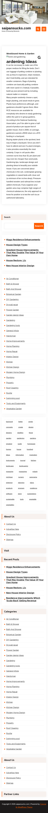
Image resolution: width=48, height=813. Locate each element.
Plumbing (10, 377)
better (20, 422)
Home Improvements (15, 341)
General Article (12, 331)
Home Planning (12, 346)
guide (20, 444)
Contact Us (11, 524)
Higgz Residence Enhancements (23, 239)
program (21, 488)
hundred (30, 449)
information (20, 455)
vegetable (32, 499)
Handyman (11, 336)
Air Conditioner (12, 279)
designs (9, 433)
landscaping (23, 466)
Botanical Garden (13, 294)
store (20, 494)
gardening (20, 438)
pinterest (9, 483)
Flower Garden (12, 310)
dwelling (20, 433)
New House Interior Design (20, 265)
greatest (9, 444)
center (30, 422)
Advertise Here (12, 529)
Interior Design (12, 357)
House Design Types (16, 245)
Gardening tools (13, 325)
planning (21, 483)
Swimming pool (13, 398)
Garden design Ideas (15, 315)
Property (10, 383)
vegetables (10, 505)
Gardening (10, 320)
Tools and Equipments (16, 403)
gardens (33, 438)
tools (22, 499)
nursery (21, 477)
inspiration (33, 455)
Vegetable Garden (14, 409)
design (31, 427)
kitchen (33, 460)
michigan (9, 477)
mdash (35, 471)
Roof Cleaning (12, 388)
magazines (23, 471)
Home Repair (11, 351)
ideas (8, 455)
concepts (9, 427)
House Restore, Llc (16, 260)
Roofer (9, 393)
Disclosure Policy (13, 534)
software (9, 494)
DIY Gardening (12, 299)
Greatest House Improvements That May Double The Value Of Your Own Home (25, 253)
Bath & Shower (12, 284)
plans (32, 483)
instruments (10, 460)
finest (31, 433)
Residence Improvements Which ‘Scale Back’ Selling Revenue (23, 599)
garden (8, 438)
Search (7, 217)
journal (22, 460)
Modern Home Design (15, 372)
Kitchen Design (12, 367)
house (19, 449)
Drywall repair (12, 305)
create (20, 427)
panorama (33, 477)
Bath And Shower (13, 289)
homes (8, 449)
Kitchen (9, 362)
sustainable (10, 499)
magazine (9, 471)
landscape (10, 466)
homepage (31, 444)
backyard (9, 422)
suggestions (31, 494)
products (9, 488)
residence (33, 488)
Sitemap (9, 540)
